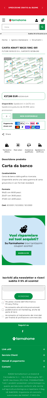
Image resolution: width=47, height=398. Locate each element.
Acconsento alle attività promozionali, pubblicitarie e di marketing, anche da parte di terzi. (22, 309)
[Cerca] (42, 27)
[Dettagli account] (36, 20)
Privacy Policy (11, 304)
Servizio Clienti (10, 355)
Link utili (6, 349)
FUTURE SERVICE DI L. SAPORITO (16, 51)
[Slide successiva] (42, 8)
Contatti (6, 367)
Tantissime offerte (7, 151)
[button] (3, 20)
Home (5, 40)
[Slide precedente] (4, 8)
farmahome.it (21, 374)
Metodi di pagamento (13, 361)
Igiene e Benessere (20, 40)
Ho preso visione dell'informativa (20, 303)
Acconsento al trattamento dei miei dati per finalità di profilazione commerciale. (23, 316)
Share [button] (8, 134)
